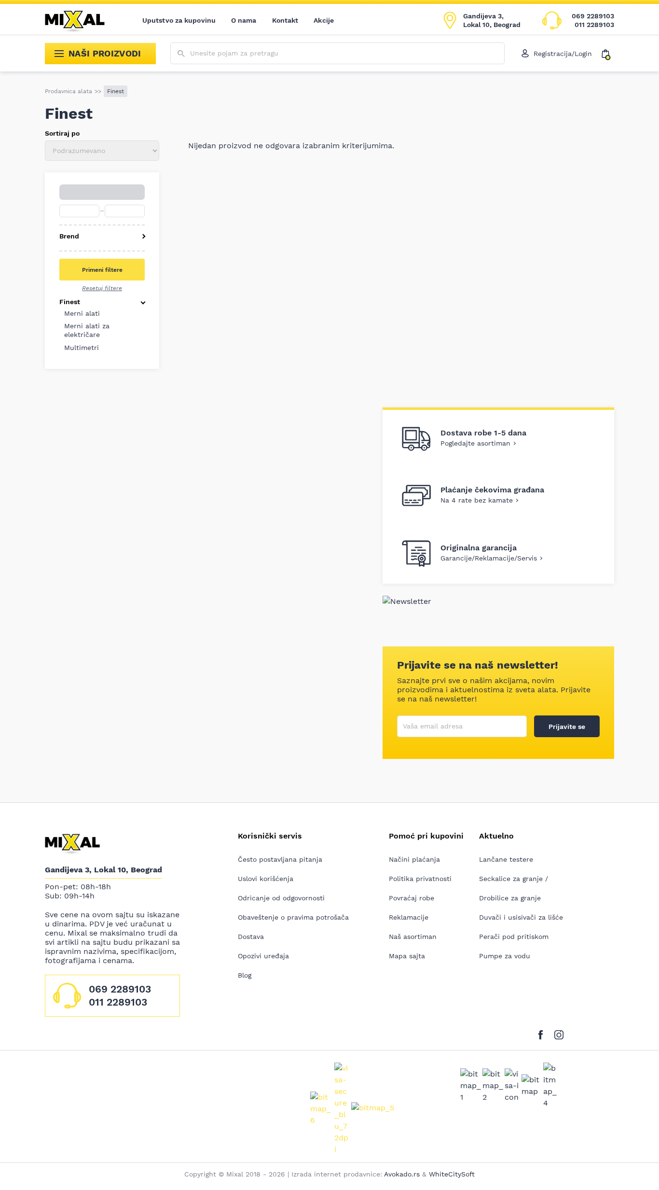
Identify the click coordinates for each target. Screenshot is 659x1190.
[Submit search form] (181, 53)
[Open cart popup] (608, 53)
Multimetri (81, 347)
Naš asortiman (413, 936)
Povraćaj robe (411, 898)
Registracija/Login (563, 53)
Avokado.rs (402, 1174)
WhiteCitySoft (452, 1174)
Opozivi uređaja (263, 956)
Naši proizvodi (105, 53)
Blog (244, 975)
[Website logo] (81, 20)
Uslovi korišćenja (265, 878)
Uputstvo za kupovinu (179, 20)
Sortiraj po (62, 133)
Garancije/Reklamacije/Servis (488, 558)
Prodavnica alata (68, 91)
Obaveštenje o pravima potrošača (293, 917)
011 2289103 (594, 24)
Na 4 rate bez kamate (476, 500)
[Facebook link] (543, 1033)
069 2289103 (593, 16)
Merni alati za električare (87, 330)
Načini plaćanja (414, 859)
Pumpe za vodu (504, 956)
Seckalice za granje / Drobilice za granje (513, 888)
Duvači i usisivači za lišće (521, 917)
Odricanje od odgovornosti (281, 898)
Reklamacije (408, 917)
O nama (244, 20)
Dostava (251, 936)
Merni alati (82, 313)
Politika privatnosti (420, 878)
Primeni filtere (102, 269)
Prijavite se (567, 726)
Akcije (324, 20)
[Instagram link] (559, 1033)
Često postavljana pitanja (280, 859)
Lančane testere (506, 859)
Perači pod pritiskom (514, 936)
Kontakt (285, 20)
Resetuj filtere (102, 288)
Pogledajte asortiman (475, 443)
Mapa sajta (407, 956)
